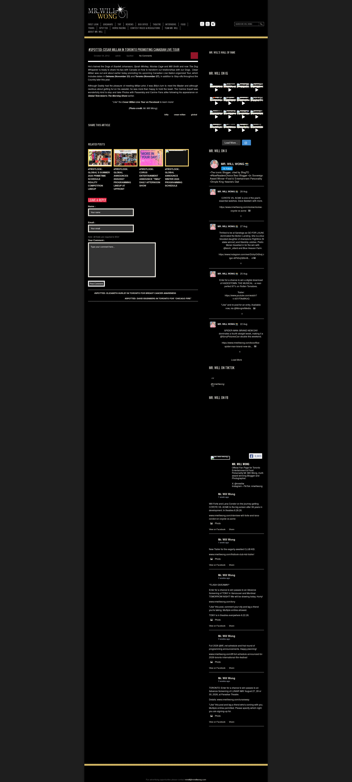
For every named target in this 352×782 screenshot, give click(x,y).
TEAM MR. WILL (171, 28)
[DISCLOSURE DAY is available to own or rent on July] (216, 89)
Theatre (157, 24)
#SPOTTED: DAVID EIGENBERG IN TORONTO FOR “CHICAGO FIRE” (158, 298)
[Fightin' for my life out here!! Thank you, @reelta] (256, 103)
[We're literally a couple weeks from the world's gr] (243, 103)
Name (92, 206)
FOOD (183, 24)
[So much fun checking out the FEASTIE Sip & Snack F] (229, 116)
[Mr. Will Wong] (220, 458)
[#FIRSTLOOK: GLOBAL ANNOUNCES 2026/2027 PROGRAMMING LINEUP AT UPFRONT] (125, 157)
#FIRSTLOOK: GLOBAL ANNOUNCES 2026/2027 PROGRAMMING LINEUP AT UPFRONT (122, 179)
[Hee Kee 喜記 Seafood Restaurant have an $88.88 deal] (229, 89)
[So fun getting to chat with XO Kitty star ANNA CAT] (256, 116)
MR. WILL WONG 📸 (228, 191)
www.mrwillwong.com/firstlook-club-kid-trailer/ (231, 554)
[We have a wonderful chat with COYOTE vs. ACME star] (229, 130)
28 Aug (243, 191)
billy (166, 114)
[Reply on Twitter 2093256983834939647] (220, 216)
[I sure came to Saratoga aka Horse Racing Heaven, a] (256, 89)
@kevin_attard (230, 248)
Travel (91, 28)
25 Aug (243, 273)
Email (91, 222)
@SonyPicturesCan (230, 336)
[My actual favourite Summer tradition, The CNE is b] (243, 116)
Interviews (170, 24)
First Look (93, 24)
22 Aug (243, 323)
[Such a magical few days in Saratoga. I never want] (243, 89)
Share (231, 529)
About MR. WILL (95, 31)
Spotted (103, 28)
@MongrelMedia (242, 308)
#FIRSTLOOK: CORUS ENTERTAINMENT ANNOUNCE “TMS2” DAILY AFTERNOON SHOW (150, 177)
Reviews (129, 24)
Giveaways (108, 24)
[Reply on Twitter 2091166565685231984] (220, 352)
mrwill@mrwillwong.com (195, 779)
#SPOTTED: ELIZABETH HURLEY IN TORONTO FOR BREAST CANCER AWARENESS (135, 293)
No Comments (145, 55)
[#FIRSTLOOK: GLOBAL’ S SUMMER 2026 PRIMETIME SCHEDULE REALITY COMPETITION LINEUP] (99, 157)
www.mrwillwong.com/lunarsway (233, 699)
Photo (218, 523)
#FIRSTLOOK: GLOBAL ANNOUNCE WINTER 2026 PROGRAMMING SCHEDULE (173, 177)
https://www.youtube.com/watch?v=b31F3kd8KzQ (241, 297)
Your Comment (96, 240)
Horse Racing (119, 28)
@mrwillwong (217, 383)
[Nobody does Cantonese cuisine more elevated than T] (256, 130)
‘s (107, 95)
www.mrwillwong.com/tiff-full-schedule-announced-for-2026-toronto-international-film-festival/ (236, 655)
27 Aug (243, 226)
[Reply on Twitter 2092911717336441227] (220, 263)
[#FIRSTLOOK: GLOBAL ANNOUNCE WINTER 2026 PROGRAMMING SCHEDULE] (176, 157)
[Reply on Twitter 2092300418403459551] (220, 314)
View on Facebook (217, 529)
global (194, 114)
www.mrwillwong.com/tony (222, 601)
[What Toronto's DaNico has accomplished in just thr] (216, 116)
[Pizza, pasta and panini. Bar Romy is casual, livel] (216, 130)
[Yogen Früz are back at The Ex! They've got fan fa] (229, 103)
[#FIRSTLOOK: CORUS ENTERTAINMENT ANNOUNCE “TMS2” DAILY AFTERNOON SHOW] (150, 157)
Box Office (143, 24)
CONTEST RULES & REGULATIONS (145, 28)
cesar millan (180, 114)
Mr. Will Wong (226, 494)
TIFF (119, 24)
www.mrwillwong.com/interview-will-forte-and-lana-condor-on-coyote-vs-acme (234, 517)
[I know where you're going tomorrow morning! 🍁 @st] (216, 103)
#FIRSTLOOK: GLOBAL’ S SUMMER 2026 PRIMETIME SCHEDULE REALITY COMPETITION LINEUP (99, 179)
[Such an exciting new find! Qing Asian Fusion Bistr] (243, 130)
